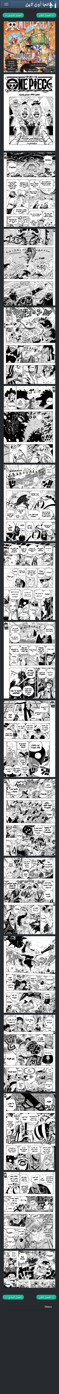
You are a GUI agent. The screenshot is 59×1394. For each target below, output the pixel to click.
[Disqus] (29, 1350)
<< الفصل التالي (46, 15)
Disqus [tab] (48, 1306)
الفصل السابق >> (13, 15)
